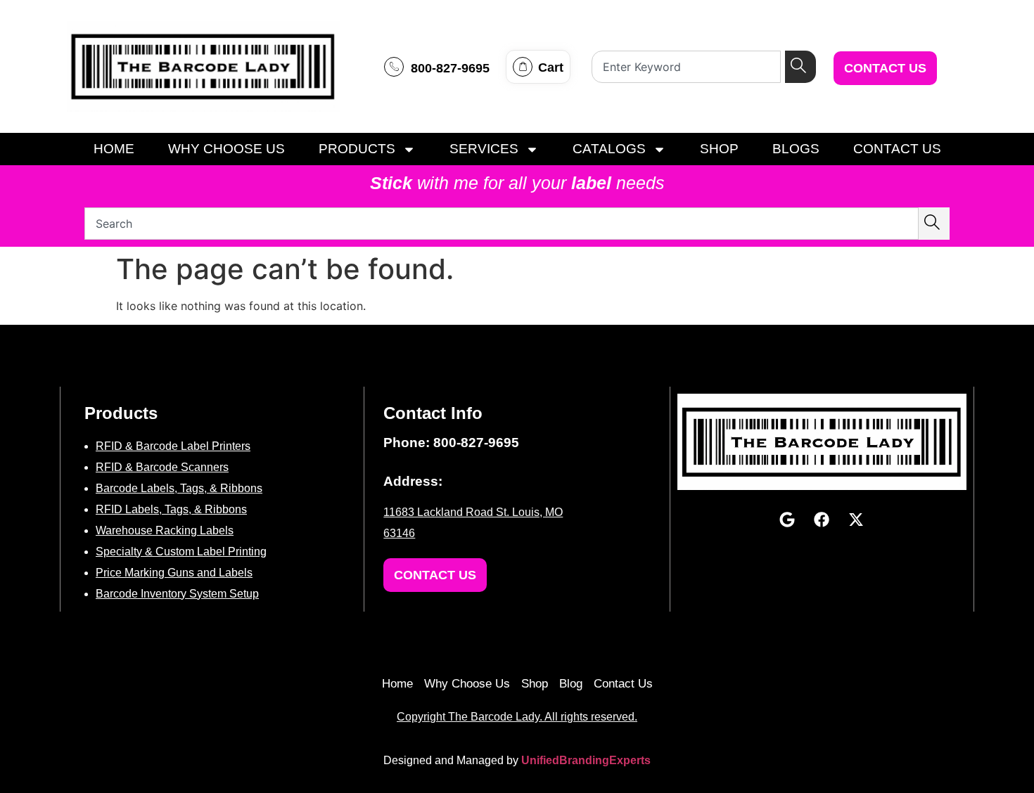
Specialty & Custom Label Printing (181, 551)
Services (483, 148)
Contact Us (897, 148)
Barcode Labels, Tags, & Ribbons (179, 488)
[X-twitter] (856, 519)
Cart (550, 67)
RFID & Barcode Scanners (162, 467)
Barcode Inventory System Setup (177, 594)
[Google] (787, 519)
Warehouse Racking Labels (165, 530)
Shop (719, 148)
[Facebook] (821, 519)
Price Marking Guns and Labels (174, 573)
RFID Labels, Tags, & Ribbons (171, 509)
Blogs (795, 148)
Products (357, 148)
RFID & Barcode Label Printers (173, 446)
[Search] (800, 67)
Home (114, 148)
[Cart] (522, 67)
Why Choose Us (226, 148)
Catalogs (609, 148)
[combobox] (686, 67)
